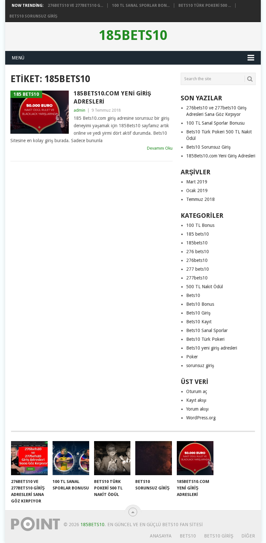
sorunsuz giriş (200, 365)
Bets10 (193, 295)
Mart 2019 (196, 181)
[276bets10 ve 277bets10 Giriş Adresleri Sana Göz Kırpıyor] (29, 458)
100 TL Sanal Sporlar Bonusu (215, 123)
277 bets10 (197, 269)
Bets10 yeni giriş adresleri (211, 348)
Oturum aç (196, 391)
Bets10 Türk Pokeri (205, 339)
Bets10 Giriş (198, 312)
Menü (18, 57)
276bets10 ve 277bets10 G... (75, 5)
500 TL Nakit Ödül (204, 286)
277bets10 (197, 277)
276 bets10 (197, 251)
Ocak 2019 (197, 190)
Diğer (248, 535)
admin (79, 110)
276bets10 (197, 260)
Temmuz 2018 (200, 199)
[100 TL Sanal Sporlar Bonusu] (71, 458)
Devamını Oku (160, 148)
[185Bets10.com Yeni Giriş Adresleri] (195, 458)
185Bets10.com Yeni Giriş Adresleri (112, 97)
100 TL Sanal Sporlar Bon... (141, 5)
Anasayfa (161, 535)
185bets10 (133, 35)
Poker (192, 356)
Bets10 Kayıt (199, 321)
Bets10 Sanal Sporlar (207, 330)
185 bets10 (197, 234)
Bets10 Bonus (200, 304)
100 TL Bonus (200, 225)
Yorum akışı (197, 409)
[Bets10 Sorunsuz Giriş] (153, 458)
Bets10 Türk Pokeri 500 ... (204, 5)
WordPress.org (201, 417)
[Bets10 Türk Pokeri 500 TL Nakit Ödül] (112, 458)
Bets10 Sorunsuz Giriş (33, 16)
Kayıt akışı (196, 400)
